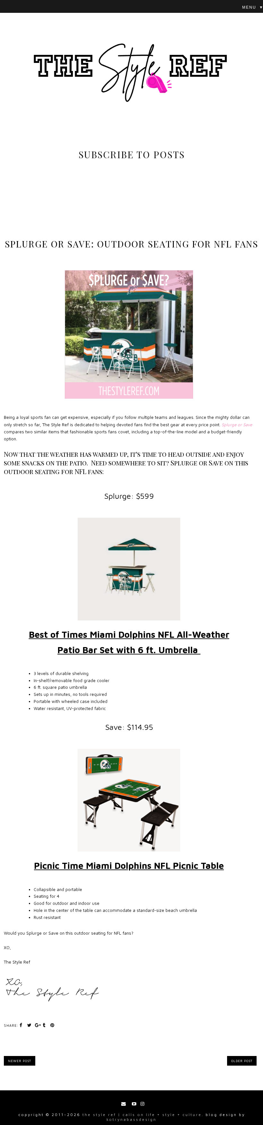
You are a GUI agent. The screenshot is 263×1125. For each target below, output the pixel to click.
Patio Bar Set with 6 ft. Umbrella (128, 650)
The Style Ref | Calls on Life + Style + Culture (142, 1114)
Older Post (241, 1061)
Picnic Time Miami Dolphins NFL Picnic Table (129, 865)
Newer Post (19, 1061)
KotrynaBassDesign (131, 1119)
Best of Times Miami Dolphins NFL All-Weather (129, 634)
